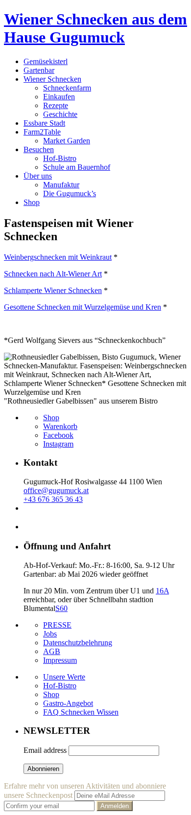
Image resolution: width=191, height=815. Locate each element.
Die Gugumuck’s (69, 193)
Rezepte (55, 105)
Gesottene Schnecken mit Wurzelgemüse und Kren (82, 307)
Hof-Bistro (59, 158)
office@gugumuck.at (56, 490)
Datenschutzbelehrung (77, 642)
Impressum (60, 660)
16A (162, 591)
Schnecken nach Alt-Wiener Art (53, 274)
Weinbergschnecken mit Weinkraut (58, 257)
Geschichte (60, 114)
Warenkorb (60, 426)
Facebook (58, 435)
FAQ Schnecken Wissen (81, 712)
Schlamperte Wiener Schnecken (53, 290)
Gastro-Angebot (68, 703)
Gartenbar (39, 70)
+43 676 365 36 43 (53, 499)
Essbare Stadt (44, 123)
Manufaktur (61, 185)
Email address (45, 750)
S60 (61, 608)
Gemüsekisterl (46, 61)
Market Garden (66, 140)
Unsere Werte (64, 677)
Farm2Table (42, 132)
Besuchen (39, 149)
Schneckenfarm (67, 88)
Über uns (38, 176)
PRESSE (57, 625)
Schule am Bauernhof (76, 167)
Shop (32, 202)
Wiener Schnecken (52, 79)
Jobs (50, 634)
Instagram (58, 444)
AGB (51, 651)
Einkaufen (59, 96)
